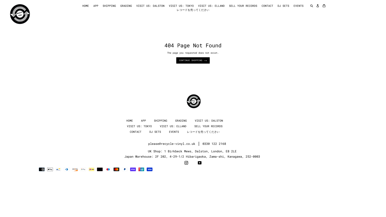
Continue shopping (190, 60)
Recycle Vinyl (295, 169)
